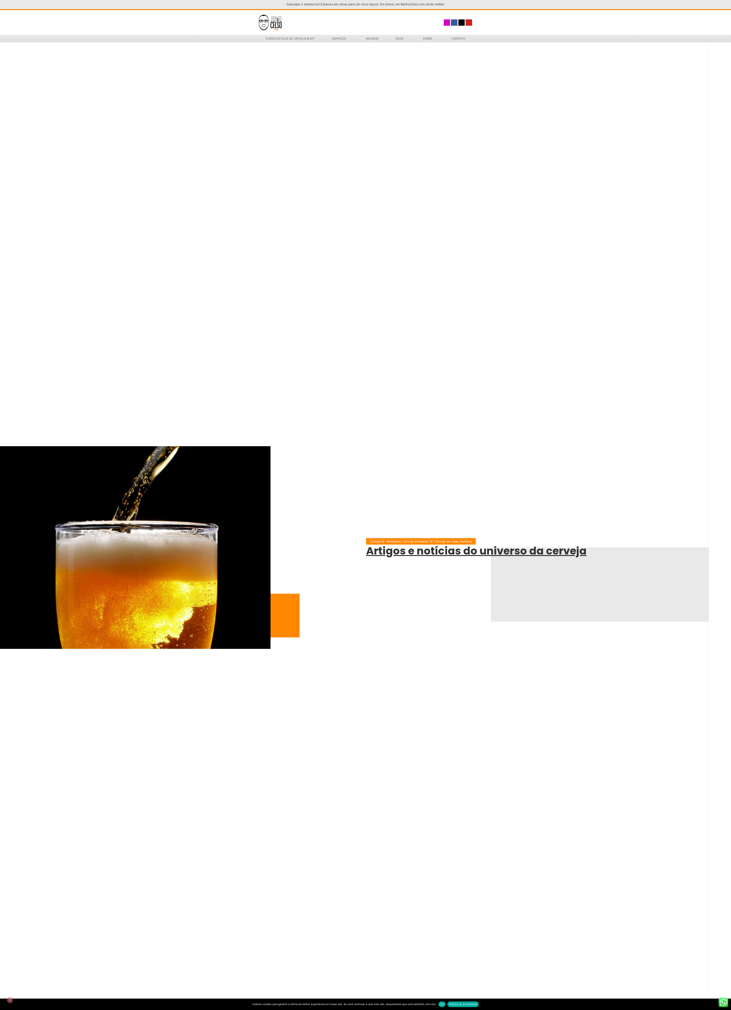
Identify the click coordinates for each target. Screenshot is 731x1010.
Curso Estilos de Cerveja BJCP (290, 38)
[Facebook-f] (454, 22)
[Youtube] (469, 22)
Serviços (339, 38)
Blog (399, 38)
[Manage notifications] (10, 1000)
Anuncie (372, 38)
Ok (442, 1004)
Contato (458, 38)
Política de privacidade (463, 1004)
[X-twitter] (461, 22)
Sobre (427, 38)
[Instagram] (447, 22)
